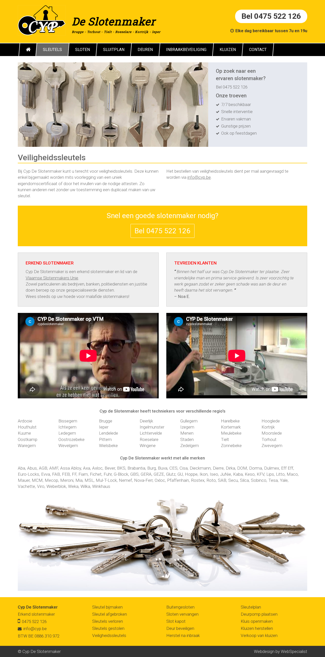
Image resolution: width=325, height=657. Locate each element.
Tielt (108, 32)
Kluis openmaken (257, 621)
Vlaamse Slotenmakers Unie (52, 277)
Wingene (148, 445)
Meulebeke (231, 433)
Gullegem (189, 420)
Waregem (27, 445)
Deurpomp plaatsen (259, 614)
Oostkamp (27, 439)
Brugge (78, 32)
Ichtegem (67, 427)
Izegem (187, 427)
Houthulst (27, 427)
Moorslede (272, 433)
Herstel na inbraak (183, 635)
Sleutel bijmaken (107, 607)
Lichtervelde (151, 433)
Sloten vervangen (182, 614)
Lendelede (108, 433)
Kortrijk (142, 32)
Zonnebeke (231, 445)
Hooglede (271, 420)
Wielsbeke (108, 445)
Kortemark (231, 427)
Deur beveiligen (180, 628)
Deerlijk (146, 420)
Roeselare (123, 32)
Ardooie (25, 420)
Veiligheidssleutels (109, 635)
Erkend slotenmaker (36, 614)
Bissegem (67, 420)
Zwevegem (272, 445)
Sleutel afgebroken (109, 614)
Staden (187, 439)
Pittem (105, 439)
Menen (186, 433)
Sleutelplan (251, 607)
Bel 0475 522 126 (271, 16)
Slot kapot (176, 621)
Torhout (93, 32)
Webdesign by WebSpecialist (280, 651)
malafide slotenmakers (107, 296)
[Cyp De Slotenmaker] (42, 19)
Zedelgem (189, 445)
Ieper (156, 32)
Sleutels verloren (107, 621)
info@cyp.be (199, 177)
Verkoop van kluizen (259, 635)
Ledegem (67, 433)
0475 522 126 (235, 87)
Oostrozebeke (71, 439)
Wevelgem (68, 445)
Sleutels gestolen (108, 628)
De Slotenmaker (113, 21)
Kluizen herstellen (257, 628)
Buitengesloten (180, 607)
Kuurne (24, 433)
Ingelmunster (152, 427)
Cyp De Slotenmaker (38, 607)
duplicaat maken (126, 189)
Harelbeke (230, 420)
